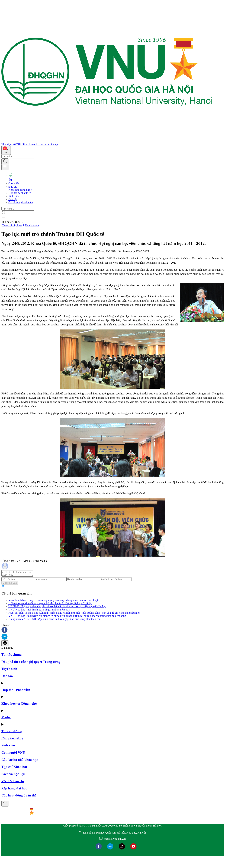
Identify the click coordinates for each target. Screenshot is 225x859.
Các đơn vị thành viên (20, 202)
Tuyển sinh (9, 669)
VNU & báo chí (12, 781)
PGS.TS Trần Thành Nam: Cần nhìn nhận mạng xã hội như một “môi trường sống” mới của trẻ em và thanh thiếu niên (74, 612)
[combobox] (6, 150)
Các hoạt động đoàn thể (18, 795)
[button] (112, 630)
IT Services (42, 144)
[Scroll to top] (4, 803)
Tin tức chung (32, 225)
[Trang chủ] (106, 140)
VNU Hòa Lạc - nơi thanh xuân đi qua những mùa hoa (39, 609)
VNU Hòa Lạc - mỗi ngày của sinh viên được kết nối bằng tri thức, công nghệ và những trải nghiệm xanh (67, 615)
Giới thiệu (14, 183)
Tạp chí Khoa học (14, 767)
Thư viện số (8, 144)
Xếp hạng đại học (14, 788)
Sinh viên (13, 196)
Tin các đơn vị (11, 731)
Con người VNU (13, 752)
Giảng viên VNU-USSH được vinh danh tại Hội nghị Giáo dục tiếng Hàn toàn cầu (54, 619)
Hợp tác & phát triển (19, 192)
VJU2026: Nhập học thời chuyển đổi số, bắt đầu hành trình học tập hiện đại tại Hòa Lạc (57, 606)
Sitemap (53, 144)
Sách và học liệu (13, 774)
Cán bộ (12, 199)
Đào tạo (12, 186)
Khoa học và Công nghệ (19, 703)
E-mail (32, 144)
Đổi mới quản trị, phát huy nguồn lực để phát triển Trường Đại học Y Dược (50, 603)
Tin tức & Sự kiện (12, 225)
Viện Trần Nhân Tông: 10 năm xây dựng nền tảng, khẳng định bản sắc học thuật (53, 600)
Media (6, 717)
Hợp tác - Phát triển (15, 690)
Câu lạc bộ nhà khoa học (19, 760)
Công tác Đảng (12, 738)
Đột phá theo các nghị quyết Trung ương (30, 662)
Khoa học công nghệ (20, 189)
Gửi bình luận (10, 583)
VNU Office (22, 144)
